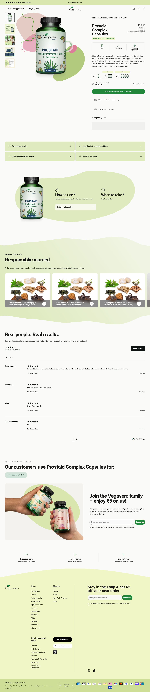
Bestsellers (35, 591)
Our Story (56, 591)
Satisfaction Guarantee (35, 667)
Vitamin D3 (35, 628)
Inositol (34, 608)
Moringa (34, 615)
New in (33, 595)
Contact (34, 646)
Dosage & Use (137, 84)
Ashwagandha (36, 598)
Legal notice (8, 688)
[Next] (79, 51)
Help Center (35, 649)
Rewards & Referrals (39, 659)
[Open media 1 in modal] (50, 47)
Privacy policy (8, 686)
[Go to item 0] (10, 17)
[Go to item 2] (10, 29)
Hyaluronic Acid (37, 605)
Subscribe (140, 522)
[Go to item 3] (10, 40)
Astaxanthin (35, 601)
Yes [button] (28, 373)
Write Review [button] (138, 349)
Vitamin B (35, 625)
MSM (33, 618)
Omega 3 (34, 621)
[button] (73, 439)
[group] (15, 347)
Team (55, 595)
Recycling (34, 662)
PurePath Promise (60, 598)
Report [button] (32, 373)
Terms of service (25, 686)
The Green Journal (38, 652)
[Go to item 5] (10, 63)
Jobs (55, 601)
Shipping (129, 31)
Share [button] (36, 373)
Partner (34, 656)
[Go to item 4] (10, 52)
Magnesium (35, 611)
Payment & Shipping (36, 686)
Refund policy (16, 686)
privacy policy (111, 527)
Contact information (47, 686)
